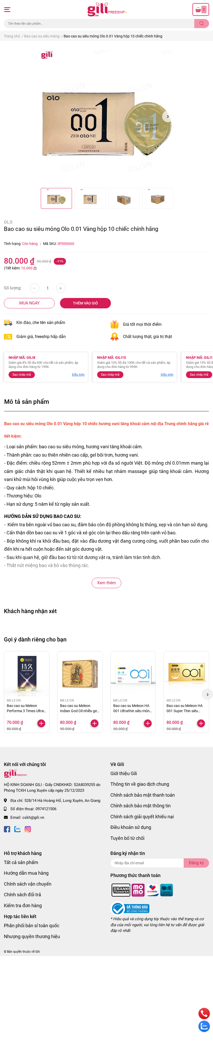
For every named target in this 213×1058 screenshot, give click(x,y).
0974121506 (46, 809)
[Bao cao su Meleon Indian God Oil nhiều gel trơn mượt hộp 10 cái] (79, 673)
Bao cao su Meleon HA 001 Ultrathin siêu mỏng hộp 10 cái (132, 711)
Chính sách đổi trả (22, 894)
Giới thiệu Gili (123, 773)
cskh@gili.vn (33, 817)
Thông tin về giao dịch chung (139, 784)
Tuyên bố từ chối (127, 838)
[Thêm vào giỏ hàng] (41, 723)
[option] (106, 116)
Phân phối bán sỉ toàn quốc (31, 925)
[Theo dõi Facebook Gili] (7, 828)
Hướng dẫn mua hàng (26, 873)
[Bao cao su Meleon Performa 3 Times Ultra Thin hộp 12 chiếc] (26, 673)
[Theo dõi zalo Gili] (17, 828)
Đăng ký (196, 862)
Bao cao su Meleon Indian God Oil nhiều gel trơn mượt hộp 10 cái (79, 711)
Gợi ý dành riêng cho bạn (35, 639)
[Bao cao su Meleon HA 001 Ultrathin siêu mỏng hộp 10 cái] (133, 673)
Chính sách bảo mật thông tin (140, 805)
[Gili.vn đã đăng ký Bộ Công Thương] (129, 908)
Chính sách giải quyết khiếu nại (142, 816)
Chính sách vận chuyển (27, 884)
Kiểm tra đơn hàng (23, 905)
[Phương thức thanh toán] (142, 889)
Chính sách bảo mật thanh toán (142, 795)
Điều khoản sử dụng (130, 827)
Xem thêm (106, 582)
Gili (37, 951)
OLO (8, 222)
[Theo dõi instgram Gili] (28, 828)
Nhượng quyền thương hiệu (32, 936)
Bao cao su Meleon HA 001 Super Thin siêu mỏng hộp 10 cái (185, 711)
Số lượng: (13, 287)
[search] (201, 23)
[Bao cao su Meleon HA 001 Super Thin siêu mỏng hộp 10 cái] (186, 673)
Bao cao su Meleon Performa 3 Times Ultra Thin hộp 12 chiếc (25, 711)
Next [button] (168, 116)
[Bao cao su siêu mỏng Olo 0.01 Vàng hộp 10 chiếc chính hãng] (106, 116)
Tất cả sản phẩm (21, 862)
